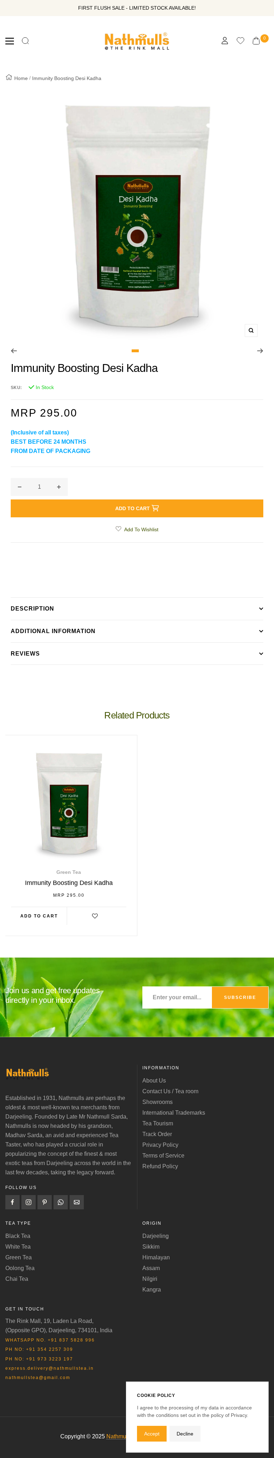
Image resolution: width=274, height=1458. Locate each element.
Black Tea (17, 1236)
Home (21, 78)
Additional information (53, 631)
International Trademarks (173, 1113)
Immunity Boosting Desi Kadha (69, 882)
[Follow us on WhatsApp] (61, 1202)
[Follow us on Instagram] (28, 1202)
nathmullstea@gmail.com (37, 1377)
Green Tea (18, 1257)
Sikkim (150, 1247)
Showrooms (157, 1102)
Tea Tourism (157, 1123)
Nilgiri (149, 1279)
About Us (154, 1081)
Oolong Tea (20, 1268)
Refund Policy (160, 1166)
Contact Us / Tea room (170, 1091)
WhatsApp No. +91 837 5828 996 (50, 1340)
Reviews (25, 654)
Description (32, 609)
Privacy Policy (160, 1145)
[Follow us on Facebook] (12, 1202)
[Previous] (14, 350)
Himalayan (156, 1257)
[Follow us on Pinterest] (44, 1202)
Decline (185, 1434)
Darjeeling (155, 1236)
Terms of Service (163, 1156)
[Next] (260, 350)
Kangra (151, 1290)
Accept (151, 1434)
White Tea (18, 1247)
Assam (151, 1268)
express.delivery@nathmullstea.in (49, 1368)
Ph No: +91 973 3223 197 (39, 1359)
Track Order (157, 1134)
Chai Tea (16, 1279)
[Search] (25, 41)
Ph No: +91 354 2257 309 (39, 1349)
